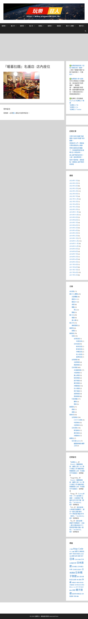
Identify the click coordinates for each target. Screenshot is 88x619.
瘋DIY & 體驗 (70, 26)
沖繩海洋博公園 (79, 582)
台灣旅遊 (75, 360)
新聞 (73, 331)
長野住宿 (79, 357)
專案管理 (75, 325)
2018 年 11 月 (74, 243)
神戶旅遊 (77, 391)
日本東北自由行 (77, 569)
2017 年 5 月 (73, 275)
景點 (78, 579)
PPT (70, 551)
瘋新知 (22, 26)
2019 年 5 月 (73, 228)
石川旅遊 (77, 388)
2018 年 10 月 (74, 246)
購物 (75, 402)
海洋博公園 (77, 585)
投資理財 (82, 554)
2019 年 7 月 (73, 223)
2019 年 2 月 (73, 236)
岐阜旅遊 (77, 378)
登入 (14, 113)
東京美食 (77, 433)
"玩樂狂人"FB (73, 105)
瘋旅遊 (59, 26)
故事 (76, 556)
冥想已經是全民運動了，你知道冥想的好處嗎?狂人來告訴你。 (76, 150)
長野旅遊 (77, 394)
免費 (76, 551)
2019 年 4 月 (73, 230)
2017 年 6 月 (73, 272)
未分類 (71, 291)
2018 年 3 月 (73, 262)
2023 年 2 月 (73, 191)
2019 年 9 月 (73, 217)
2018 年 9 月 (73, 249)
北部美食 (77, 425)
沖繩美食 (77, 436)
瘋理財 (4, 26)
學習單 (75, 554)
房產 (73, 409)
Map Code (78, 548)
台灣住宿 (77, 339)
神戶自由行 (81, 587)
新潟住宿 (79, 349)
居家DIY (74, 299)
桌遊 (73, 304)
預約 (75, 404)
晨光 (78, 576)
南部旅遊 (77, 365)
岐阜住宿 (79, 346)
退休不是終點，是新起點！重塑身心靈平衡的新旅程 (76, 162)
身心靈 (74, 320)
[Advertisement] (44, 46)
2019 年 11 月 (74, 212)
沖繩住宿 (79, 352)
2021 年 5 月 (73, 202)
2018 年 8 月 (73, 251)
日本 (71, 559)
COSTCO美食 (78, 420)
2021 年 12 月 (74, 199)
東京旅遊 (77, 383)
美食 (73, 590)
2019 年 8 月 (73, 220)
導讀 (78, 554)
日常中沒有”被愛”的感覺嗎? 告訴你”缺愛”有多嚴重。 (77, 138)
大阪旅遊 (77, 373)
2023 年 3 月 (73, 188)
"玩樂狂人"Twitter (75, 109)
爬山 (75, 310)
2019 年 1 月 (73, 238)
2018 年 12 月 (74, 241)
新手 (82, 556)
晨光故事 (73, 579)
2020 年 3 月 (73, 209)
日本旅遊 (75, 367)
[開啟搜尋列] (85, 31)
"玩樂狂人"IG (73, 107)
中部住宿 (79, 341)
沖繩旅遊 (77, 386)
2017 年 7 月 (73, 270)
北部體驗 (75, 297)
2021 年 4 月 (73, 204)
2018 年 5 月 (73, 257)
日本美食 (75, 428)
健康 (73, 318)
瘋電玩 (40, 26)
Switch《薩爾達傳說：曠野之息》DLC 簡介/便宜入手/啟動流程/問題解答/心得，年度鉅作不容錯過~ (77, 468)
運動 (73, 307)
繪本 (70, 590)
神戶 (77, 587)
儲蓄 (73, 551)
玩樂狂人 (74, 462)
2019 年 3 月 (73, 233)
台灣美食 (75, 417)
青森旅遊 (77, 396)
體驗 (78, 596)
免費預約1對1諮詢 (77, 79)
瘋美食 (50, 26)
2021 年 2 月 (73, 207)
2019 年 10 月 (74, 215)
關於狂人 (81, 26)
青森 (75, 596)
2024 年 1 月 (73, 181)
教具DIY (74, 302)
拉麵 (70, 556)
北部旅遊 (77, 362)
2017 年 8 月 (73, 267)
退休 (83, 594)
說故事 (74, 594)
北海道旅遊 (77, 370)
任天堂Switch (76, 441)
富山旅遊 (77, 375)
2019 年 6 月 (73, 225)
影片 (70, 74)
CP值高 (71, 549)
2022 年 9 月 (73, 194)
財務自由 (78, 594)
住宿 (73, 336)
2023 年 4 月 (73, 186)
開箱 (73, 312)
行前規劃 (75, 399)
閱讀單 (71, 596)
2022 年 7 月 (73, 196)
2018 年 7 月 (73, 254)
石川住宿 (79, 354)
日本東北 (75, 566)
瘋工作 (13, 26)
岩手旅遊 (77, 381)
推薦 (73, 556)
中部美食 (77, 423)
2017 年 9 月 (73, 264)
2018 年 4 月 (73, 259)
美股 (73, 412)
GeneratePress (53, 616)
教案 (79, 556)
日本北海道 (78, 559)
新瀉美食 (77, 430)
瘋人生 (31, 26)
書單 (80, 579)
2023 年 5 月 (73, 183)
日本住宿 (77, 344)
